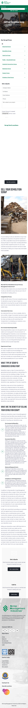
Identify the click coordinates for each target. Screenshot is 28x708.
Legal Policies (5, 660)
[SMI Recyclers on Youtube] (17, 630)
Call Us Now (14, 594)
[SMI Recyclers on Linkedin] (10, 630)
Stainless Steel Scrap (8, 77)
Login (3, 644)
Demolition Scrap (6, 51)
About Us (4, 639)
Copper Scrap (6, 73)
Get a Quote (5, 666)
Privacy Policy (5, 662)
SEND (6, 117)
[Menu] (26, 2)
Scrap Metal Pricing (6, 642)
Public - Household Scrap (8, 59)
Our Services (5, 640)
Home (3, 637)
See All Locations (11, 182)
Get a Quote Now (14, 569)
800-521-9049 (14, 10)
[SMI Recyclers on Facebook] (3, 630)
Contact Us (4, 664)
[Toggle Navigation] (2, 44)
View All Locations (7, 686)
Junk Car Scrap (6, 55)
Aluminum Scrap (6, 68)
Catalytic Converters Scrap (9, 64)
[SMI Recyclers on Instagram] (14, 630)
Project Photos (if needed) (8, 111)
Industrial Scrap (6, 46)
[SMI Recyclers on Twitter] (6, 630)
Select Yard (3, 6)
